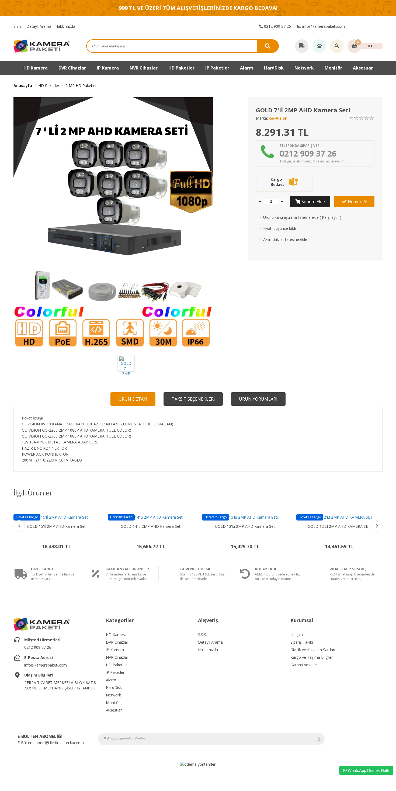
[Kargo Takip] (301, 46)
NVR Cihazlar (117, 657)
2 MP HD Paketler (81, 85)
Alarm (111, 679)
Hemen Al (357, 201)
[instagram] (359, 26)
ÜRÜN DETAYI (133, 399)
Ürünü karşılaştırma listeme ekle (291, 217)
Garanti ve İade (303, 664)
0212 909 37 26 (277, 26)
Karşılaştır (330, 217)
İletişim (296, 634)
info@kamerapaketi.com (323, 26)
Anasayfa (22, 85)
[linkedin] (375, 739)
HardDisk (114, 687)
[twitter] (366, 26)
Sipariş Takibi (301, 642)
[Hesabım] (336, 46)
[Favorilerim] (319, 46)
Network (304, 68)
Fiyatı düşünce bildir (280, 228)
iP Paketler (115, 672)
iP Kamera (115, 649)
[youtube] (373, 26)
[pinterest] (380, 26)
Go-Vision (278, 118)
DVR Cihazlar (117, 642)
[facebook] (352, 26)
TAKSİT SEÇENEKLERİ (193, 399)
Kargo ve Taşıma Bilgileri (312, 657)
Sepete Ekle (312, 201)
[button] (377, 526)
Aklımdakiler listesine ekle (285, 239)
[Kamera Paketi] (41, 45)
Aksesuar (363, 68)
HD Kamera (116, 634)
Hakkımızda (65, 26)
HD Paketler (181, 68)
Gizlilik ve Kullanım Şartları (312, 649)
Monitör (113, 702)
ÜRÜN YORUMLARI (258, 399)
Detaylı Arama (38, 26)
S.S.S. (17, 26)
